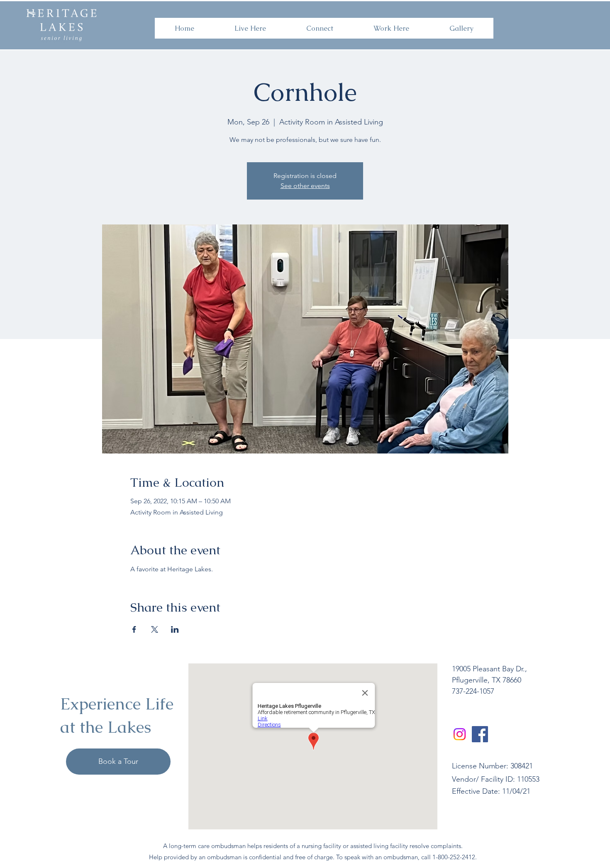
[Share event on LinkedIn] (175, 629)
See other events (305, 186)
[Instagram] (459, 734)
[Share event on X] (155, 629)
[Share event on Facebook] (134, 629)
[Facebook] (480, 734)
